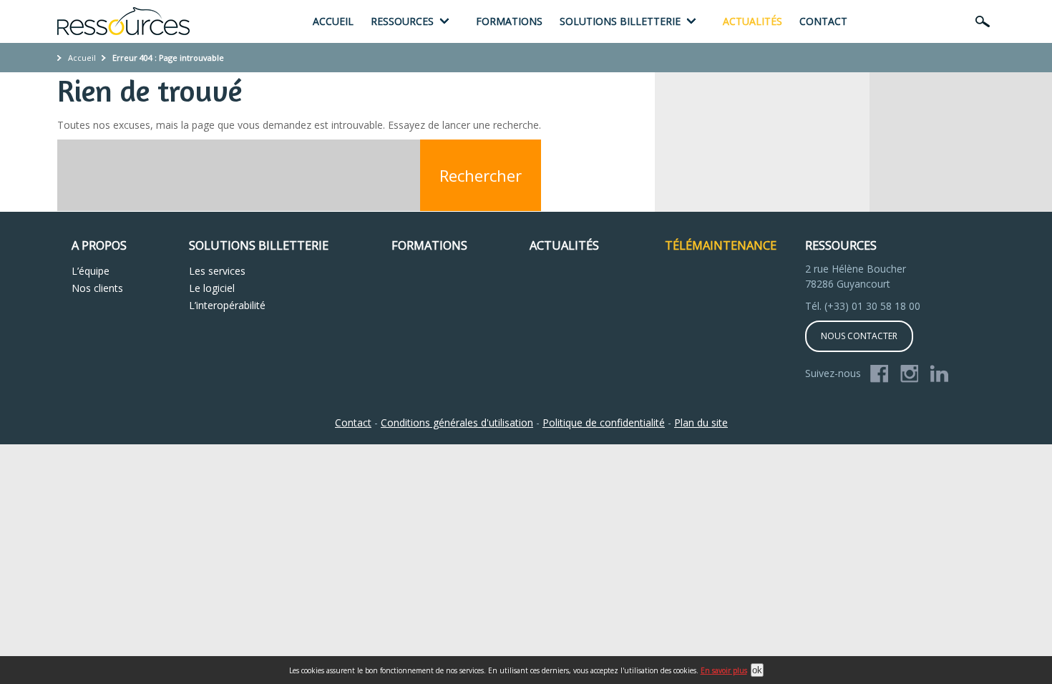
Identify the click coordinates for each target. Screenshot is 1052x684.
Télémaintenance (720, 245)
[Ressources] (123, 21)
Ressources (402, 21)
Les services (217, 271)
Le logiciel (212, 288)
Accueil (333, 21)
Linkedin (939, 374)
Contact (823, 21)
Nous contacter (859, 336)
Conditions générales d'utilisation (457, 422)
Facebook (879, 374)
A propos (99, 245)
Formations (509, 21)
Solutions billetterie (620, 21)
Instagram (909, 374)
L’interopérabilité (227, 305)
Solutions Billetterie (258, 245)
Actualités (752, 21)
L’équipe (90, 271)
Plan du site (701, 422)
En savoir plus (724, 670)
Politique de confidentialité (603, 422)
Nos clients (97, 288)
